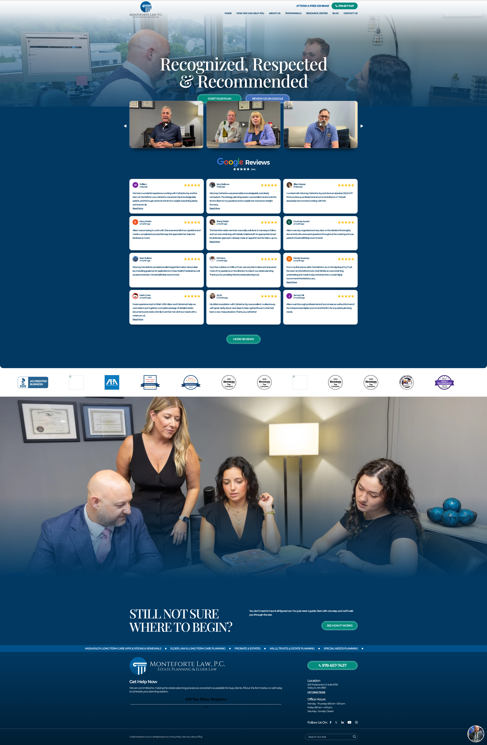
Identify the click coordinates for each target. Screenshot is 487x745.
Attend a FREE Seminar (312, 5)
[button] (125, 125)
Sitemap (186, 737)
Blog (335, 13)
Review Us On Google (267, 98)
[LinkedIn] (342, 722)
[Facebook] (330, 722)
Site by (194, 737)
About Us (274, 13)
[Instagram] (356, 722)
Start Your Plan (219, 98)
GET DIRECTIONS (316, 692)
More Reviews (243, 339)
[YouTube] (349, 722)
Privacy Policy (175, 737)
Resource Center (317, 13)
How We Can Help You (250, 13)
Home (228, 13)
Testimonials (293, 13)
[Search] (354, 736)
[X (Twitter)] (336, 722)
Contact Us (351, 13)
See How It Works (339, 625)
